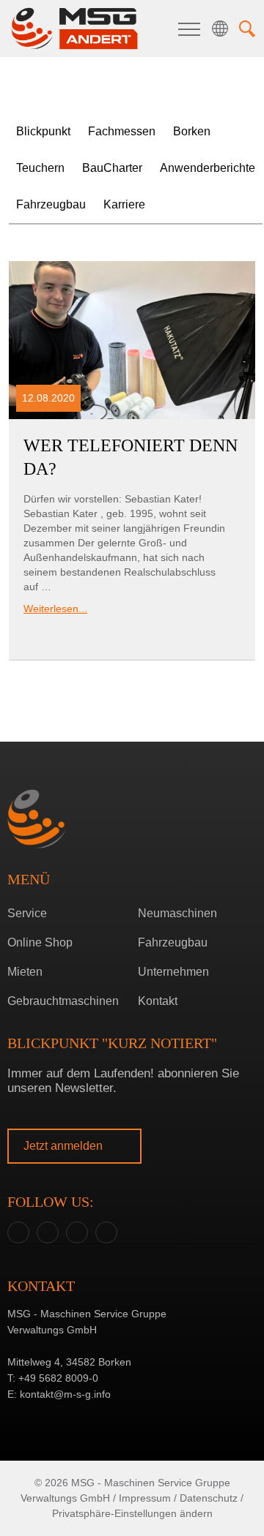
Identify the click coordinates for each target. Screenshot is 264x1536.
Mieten (25, 971)
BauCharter (112, 168)
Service (27, 913)
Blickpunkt (43, 131)
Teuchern (128, 793)
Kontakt (157, 1001)
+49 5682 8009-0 (58, 1378)
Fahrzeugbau (51, 204)
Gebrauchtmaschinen (63, 1001)
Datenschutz (209, 1498)
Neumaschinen (177, 913)
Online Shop (40, 942)
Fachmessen (121, 131)
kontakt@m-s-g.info (65, 1394)
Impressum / (148, 1498)
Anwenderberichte (207, 168)
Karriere (124, 204)
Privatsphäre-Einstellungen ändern (132, 1513)
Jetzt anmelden (64, 1146)
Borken (129, 770)
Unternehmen (173, 971)
